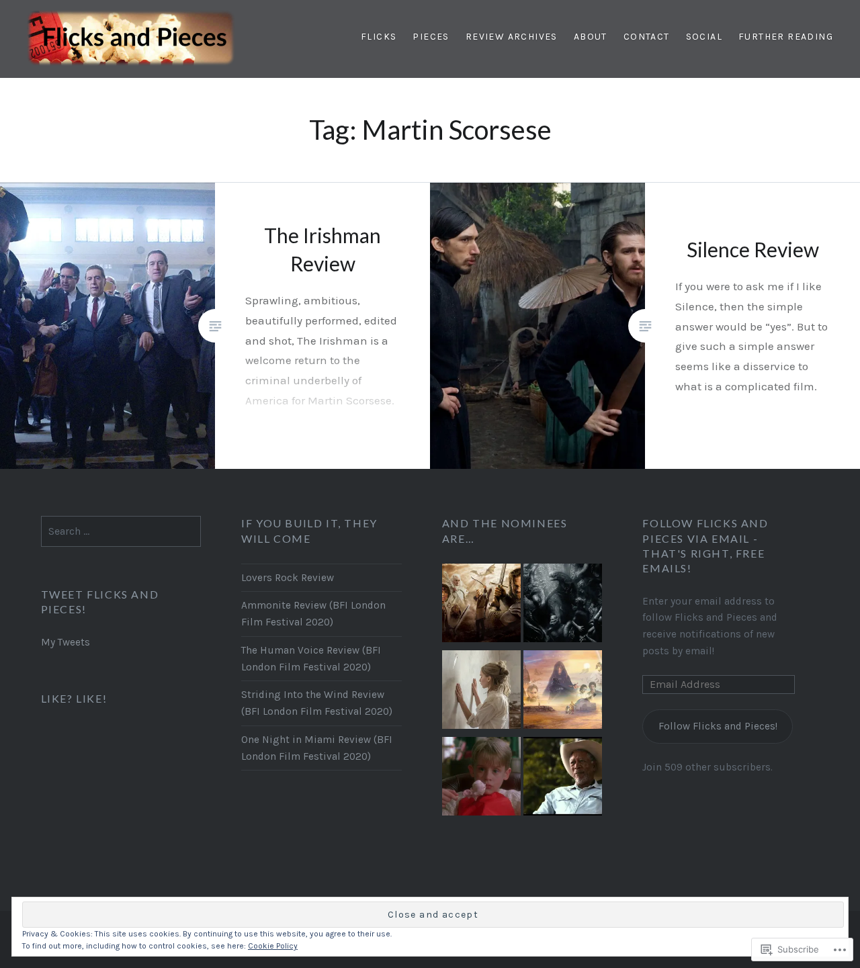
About (590, 36)
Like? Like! (74, 698)
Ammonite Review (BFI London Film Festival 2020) (313, 613)
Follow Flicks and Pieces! (717, 726)
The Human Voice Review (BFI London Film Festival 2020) (311, 658)
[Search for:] (121, 531)
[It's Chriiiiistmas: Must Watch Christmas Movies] (481, 779)
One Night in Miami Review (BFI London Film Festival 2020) (316, 748)
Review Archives (512, 36)
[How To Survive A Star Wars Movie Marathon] (562, 692)
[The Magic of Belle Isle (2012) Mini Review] (562, 779)
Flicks (378, 36)
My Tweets (65, 642)
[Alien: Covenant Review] (562, 606)
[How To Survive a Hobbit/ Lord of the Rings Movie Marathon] (481, 606)
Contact (647, 36)
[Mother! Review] (481, 692)
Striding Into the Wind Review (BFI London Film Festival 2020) (316, 703)
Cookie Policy (273, 946)
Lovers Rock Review (287, 578)
